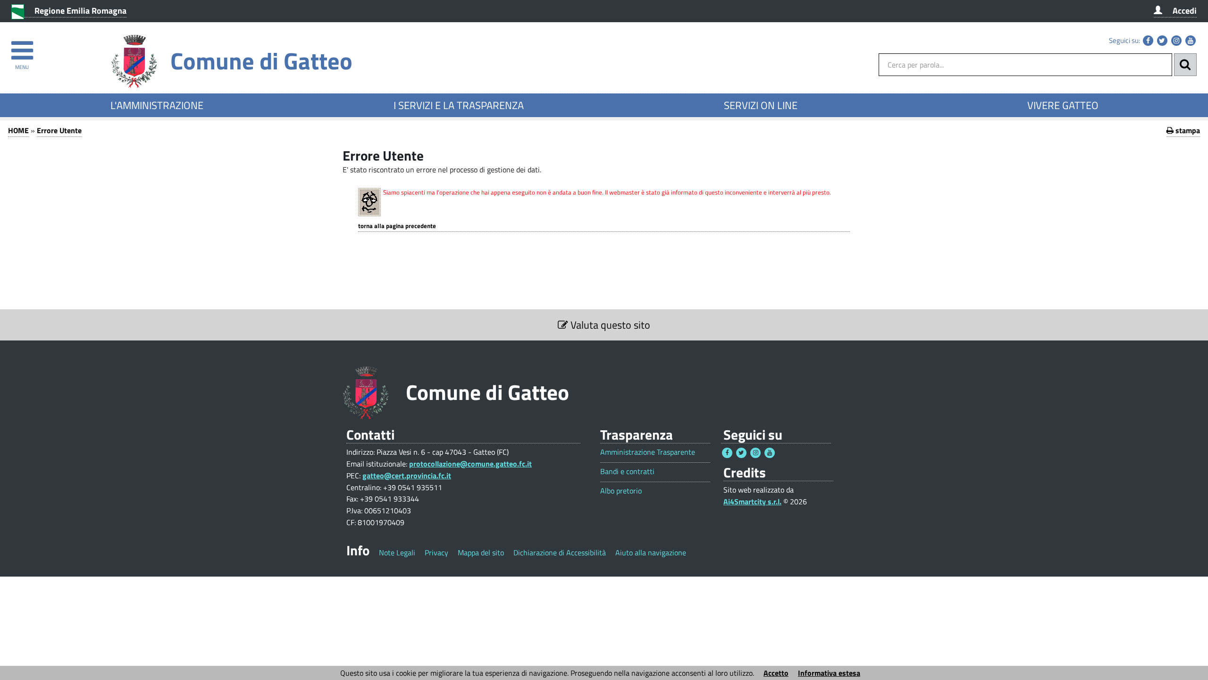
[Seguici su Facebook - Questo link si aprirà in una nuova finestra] (1148, 40)
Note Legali (397, 552)
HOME (18, 130)
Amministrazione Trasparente (647, 452)
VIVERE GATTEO (1063, 105)
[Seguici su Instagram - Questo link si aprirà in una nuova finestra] (1176, 40)
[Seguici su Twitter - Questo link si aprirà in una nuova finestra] (1162, 40)
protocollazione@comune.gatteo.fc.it (470, 463)
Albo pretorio (621, 490)
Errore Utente (59, 130)
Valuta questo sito (609, 324)
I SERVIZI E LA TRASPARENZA (459, 105)
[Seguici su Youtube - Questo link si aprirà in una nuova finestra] (1190, 40)
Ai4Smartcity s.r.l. (752, 501)
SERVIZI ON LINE (760, 105)
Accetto (776, 673)
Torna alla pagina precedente (397, 225)
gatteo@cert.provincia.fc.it (406, 475)
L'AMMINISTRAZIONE (156, 105)
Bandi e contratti (627, 471)
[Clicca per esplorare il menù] (22, 46)
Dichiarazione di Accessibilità (559, 552)
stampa (1187, 130)
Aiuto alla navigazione (650, 552)
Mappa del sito (481, 552)
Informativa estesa (829, 673)
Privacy (436, 552)
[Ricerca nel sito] (1185, 64)
